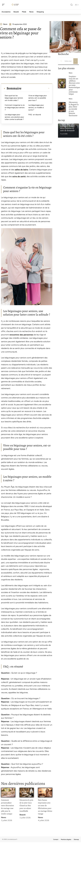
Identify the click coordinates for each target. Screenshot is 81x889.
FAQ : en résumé (34, 115)
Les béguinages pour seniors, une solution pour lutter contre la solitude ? (14, 117)
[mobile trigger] (4, 5)
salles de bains (21, 169)
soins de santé (19, 176)
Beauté (23, 815)
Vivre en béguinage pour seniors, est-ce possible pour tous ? (37, 98)
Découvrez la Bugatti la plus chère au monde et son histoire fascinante (74, 109)
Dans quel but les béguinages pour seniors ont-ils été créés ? (14, 98)
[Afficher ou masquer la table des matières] (35, 88)
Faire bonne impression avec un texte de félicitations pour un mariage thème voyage (45, 807)
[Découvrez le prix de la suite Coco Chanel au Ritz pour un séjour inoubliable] (27, 792)
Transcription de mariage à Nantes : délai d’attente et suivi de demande (68, 127)
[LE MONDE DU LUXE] (15, 5)
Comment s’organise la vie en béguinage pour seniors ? (15, 107)
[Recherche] (71, 4)
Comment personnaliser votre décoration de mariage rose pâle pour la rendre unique (7, 807)
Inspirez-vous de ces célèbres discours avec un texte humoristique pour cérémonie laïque (74, 85)
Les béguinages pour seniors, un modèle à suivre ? (36, 107)
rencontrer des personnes (21, 334)
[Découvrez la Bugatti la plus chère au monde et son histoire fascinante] (62, 107)
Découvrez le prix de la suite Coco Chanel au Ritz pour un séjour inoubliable (26, 805)
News (3, 817)
